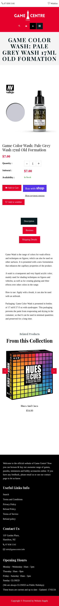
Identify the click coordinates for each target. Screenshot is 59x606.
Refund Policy (9, 509)
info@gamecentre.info (15, 549)
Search (6, 494)
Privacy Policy (9, 504)
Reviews (29, 230)
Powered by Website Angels (35, 601)
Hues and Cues (29, 405)
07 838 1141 (9, 3)
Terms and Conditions (12, 499)
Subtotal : (7, 170)
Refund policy (9, 519)
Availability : (8, 177)
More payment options (35, 195)
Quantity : (7, 163)
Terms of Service (10, 514)
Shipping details (29, 239)
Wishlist (54, 3)
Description (29, 221)
